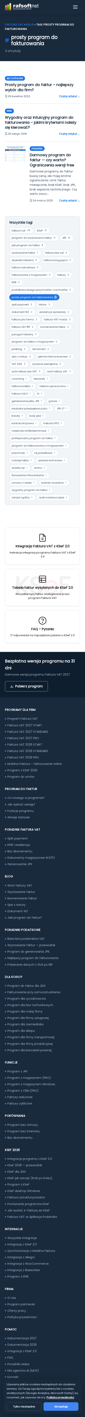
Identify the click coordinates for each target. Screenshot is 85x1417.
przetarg (18, 349)
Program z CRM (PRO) (23, 1091)
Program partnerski (21, 1304)
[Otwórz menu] (75, 7)
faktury (63, 275)
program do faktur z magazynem (34, 341)
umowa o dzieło (23, 482)
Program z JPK (17, 1071)
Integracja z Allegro (21, 1257)
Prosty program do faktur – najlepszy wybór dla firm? (39, 87)
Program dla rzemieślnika (25, 1024)
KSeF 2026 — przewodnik (24, 1165)
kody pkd (36, 416)
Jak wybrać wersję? (21, 804)
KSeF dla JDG (16, 1172)
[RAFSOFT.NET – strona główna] (22, 7)
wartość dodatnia (53, 482)
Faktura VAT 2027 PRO (23, 738)
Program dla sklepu (21, 1031)
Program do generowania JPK (28, 952)
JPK (66, 238)
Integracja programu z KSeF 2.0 (29, 1159)
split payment (22, 304)
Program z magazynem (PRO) (29, 1078)
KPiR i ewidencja (18, 845)
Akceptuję (61, 1407)
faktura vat (21, 230)
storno (39, 468)
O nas (11, 1298)
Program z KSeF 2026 (22, 770)
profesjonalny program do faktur (33, 438)
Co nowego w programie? (26, 798)
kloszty (17, 416)
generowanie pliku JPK (27, 401)
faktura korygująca (57, 260)
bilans (44, 304)
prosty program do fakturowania (34, 297)
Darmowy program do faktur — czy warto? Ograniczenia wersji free (52, 160)
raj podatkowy (44, 453)
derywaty (40, 378)
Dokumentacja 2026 (22, 1345)
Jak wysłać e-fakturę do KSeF (28, 1210)
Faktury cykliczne (19, 1103)
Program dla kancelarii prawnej (29, 1050)
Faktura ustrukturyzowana (26, 1197)
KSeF (42, 230)
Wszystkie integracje (22, 1238)
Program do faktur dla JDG (26, 986)
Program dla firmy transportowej (30, 1037)
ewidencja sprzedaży (54, 312)
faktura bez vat (56, 252)
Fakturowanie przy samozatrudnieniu (33, 992)
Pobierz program (29, 686)
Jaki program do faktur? (24, 918)
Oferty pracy (16, 1311)
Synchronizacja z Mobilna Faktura (31, 1251)
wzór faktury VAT (59, 371)
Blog (30, 25)
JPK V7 (62, 408)
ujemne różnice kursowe (54, 356)
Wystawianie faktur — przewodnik (31, 945)
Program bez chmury (22, 1125)
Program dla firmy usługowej (28, 1018)
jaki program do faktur (27, 245)
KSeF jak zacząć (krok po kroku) (29, 1178)
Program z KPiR (17, 1276)
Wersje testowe (18, 817)
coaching (19, 378)
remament (40, 349)
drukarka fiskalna (24, 260)
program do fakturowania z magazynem (39, 445)
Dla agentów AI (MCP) (23, 1371)
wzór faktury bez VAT (26, 371)
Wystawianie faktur (21, 892)
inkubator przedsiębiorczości (31, 408)
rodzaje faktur (21, 460)
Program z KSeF (18, 1184)
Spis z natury (16, 905)
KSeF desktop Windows (23, 1191)
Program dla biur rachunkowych (30, 1005)
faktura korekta (22, 386)
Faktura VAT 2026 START (24, 744)
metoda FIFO (52, 423)
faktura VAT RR (22, 327)
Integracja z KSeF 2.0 (22, 1244)
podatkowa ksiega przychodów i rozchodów (41, 290)
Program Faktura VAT (22, 719)
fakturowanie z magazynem (31, 275)
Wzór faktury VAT (19, 885)
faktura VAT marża (57, 319)
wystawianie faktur (25, 252)
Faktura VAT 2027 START (24, 725)
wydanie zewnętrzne (46, 364)
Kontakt (13, 1377)
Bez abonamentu (19, 851)
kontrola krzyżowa (24, 423)
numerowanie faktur (54, 327)
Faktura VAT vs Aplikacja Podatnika (32, 1217)
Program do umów (20, 777)
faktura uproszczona (54, 386)
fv (39, 393)
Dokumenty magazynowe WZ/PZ (31, 858)
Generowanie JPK (19, 864)
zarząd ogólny (22, 497)
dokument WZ (22, 312)
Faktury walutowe (20, 1097)
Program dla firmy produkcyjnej (30, 1044)
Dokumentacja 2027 (22, 1338)
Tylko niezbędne (24, 1407)
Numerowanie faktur (22, 898)
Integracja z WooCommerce (28, 1264)
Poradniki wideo (18, 1364)
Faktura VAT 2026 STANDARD (27, 751)
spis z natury (21, 356)
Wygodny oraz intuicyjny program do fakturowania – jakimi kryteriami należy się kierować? (40, 122)
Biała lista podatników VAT (26, 939)
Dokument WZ (17, 911)
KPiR (16, 282)
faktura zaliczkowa (25, 267)
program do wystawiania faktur (33, 238)
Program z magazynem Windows (31, 1084)
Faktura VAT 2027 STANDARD (27, 732)
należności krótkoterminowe (30, 430)
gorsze (53, 401)
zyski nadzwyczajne (53, 497)
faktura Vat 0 (21, 393)
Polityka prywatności (22, 1317)
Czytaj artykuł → (69, 96)
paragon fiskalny (24, 334)
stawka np (19, 468)
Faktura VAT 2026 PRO (23, 757)
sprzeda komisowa (51, 460)
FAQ (10, 1357)
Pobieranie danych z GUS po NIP (30, 965)
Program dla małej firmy (24, 1011)
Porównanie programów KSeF (28, 1204)
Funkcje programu (20, 811)
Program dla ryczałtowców (26, 999)
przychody (19, 453)
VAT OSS (18, 364)
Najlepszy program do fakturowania (32, 958)
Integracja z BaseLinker (23, 1270)
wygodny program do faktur (31, 490)
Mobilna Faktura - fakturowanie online (34, 764)
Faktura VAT (14, 25)
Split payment (17, 838)
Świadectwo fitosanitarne (29, 475)
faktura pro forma (24, 319)
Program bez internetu (23, 1131)
